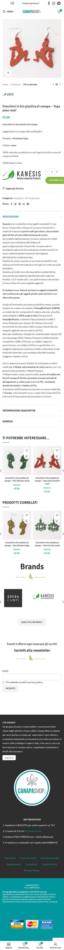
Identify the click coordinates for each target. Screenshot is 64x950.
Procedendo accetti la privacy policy (24, 682)
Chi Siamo (10, 857)
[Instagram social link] (53, 3)
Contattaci (31, 864)
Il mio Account (28, 857)
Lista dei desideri (49, 857)
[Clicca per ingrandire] (8, 72)
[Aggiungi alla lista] (27, 451)
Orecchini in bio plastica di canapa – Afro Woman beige (16, 544)
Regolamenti (14, 864)
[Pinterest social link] (20, 204)
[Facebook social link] (49, 3)
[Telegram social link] (59, 3)
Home (5, 84)
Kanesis (17, 485)
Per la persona (30, 84)
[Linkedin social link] (24, 204)
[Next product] (60, 84)
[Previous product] (53, 84)
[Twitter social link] (15, 204)
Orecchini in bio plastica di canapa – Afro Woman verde (16, 479)
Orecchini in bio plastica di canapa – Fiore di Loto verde (47, 544)
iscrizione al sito (33, 831)
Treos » (5, 904)
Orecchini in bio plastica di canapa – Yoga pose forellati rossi (47, 481)
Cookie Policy (49, 864)
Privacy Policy (32, 870)
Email (5, 670)
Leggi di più (9, 758)
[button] (27, 456)
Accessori (16, 84)
